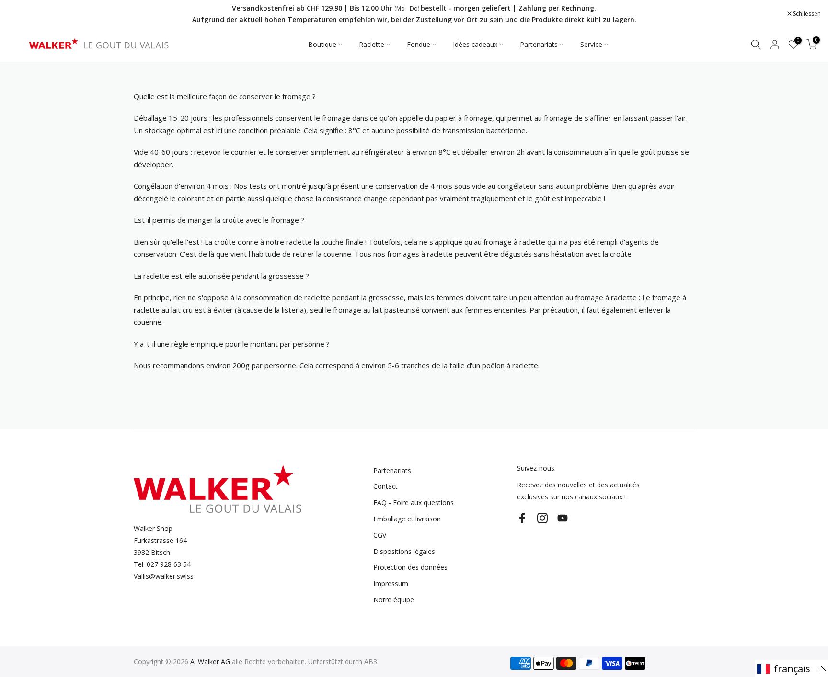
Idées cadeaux (475, 44)
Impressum (390, 583)
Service (591, 44)
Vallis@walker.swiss (164, 576)
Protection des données (410, 567)
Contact (385, 486)
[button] (791, 668)
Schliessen (26, 14)
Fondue (418, 44)
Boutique (322, 44)
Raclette (371, 44)
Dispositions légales (404, 551)
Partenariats (539, 44)
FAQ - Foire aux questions (413, 502)
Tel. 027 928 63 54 (162, 564)
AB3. (371, 661)
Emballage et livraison (407, 518)
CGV (379, 535)
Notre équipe (393, 599)
